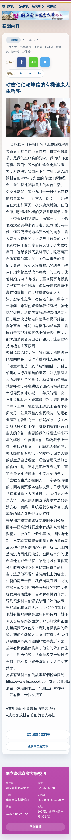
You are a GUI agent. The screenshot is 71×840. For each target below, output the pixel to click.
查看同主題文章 (38, 746)
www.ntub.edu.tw (17, 814)
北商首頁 (23, 6)
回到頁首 (35, 826)
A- (21, 73)
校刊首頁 (8, 6)
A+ (39, 73)
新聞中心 (38, 6)
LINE (33, 62)
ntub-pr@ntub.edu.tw (51, 799)
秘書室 (51, 6)
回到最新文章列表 (38, 734)
